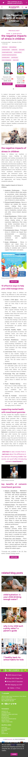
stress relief (15, 60)
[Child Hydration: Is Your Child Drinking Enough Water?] (14, 584)
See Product (7, 84)
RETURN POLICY (5, 717)
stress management (6, 60)
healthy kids (14, 49)
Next (18, 30)
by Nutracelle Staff (5, 42)
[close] (26, 2)
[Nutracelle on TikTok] (12, 704)
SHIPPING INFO (5, 716)
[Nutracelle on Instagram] (6, 704)
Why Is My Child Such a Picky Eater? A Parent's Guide (13, 628)
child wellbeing (12, 47)
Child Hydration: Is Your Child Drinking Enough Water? (12, 597)
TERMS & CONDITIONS (6, 722)
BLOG (2, 732)
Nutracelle (9, 739)
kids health (21, 49)
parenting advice (5, 57)
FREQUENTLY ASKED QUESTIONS (9, 714)
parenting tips (14, 57)
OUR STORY (4, 730)
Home (8, 33)
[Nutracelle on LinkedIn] (8, 704)
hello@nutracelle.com (11, 699)
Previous (12, 30)
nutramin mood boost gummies (9, 55)
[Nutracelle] (14, 7)
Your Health (17, 33)
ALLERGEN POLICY (5, 713)
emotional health (6, 49)
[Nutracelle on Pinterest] (10, 704)
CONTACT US (4, 711)
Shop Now (14, 281)
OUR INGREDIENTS (5, 729)
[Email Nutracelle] (2, 704)
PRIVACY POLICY (5, 720)
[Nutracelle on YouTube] (15, 704)
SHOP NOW (4, 727)
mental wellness (17, 52)
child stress (4, 47)
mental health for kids (7, 52)
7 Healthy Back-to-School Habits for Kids (13, 658)
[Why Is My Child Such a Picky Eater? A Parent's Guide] (14, 615)
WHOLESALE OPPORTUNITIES (8, 719)
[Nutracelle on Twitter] (14, 704)
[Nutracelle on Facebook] (4, 704)
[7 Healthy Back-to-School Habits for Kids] (14, 646)
